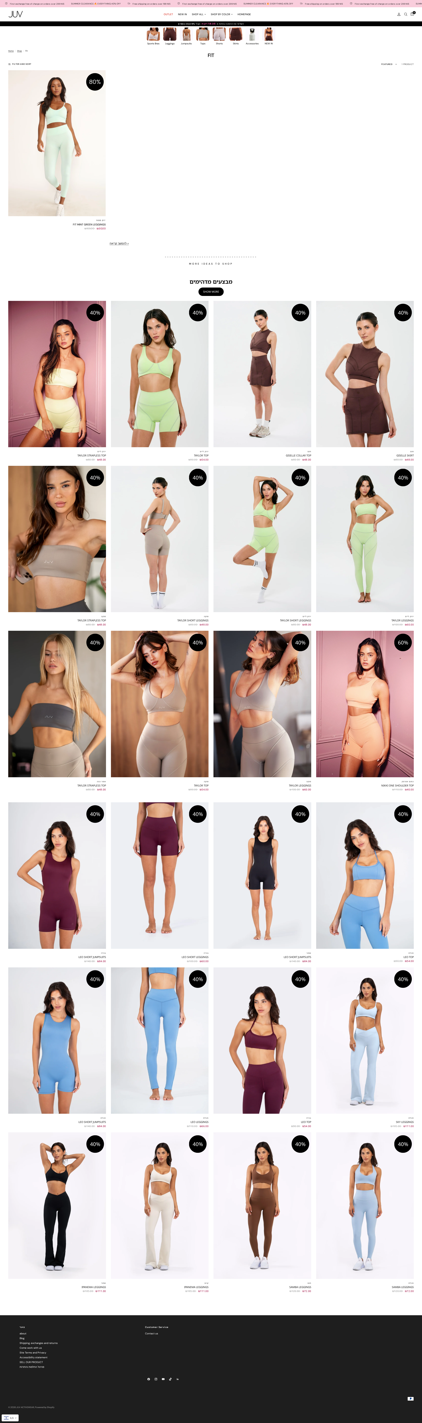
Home (11, 51)
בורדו (103, 953)
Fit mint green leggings (89, 224)
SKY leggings (405, 1122)
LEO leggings (200, 1122)
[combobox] (10, 1417)
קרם (207, 1283)
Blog (22, 1338)
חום (309, 451)
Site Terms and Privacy (33, 1352)
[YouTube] (163, 1379)
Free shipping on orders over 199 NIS (75, 3)
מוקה (103, 616)
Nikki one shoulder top (397, 785)
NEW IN (182, 14)
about (23, 1333)
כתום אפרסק (408, 781)
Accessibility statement (33, 1357)
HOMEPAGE (244, 14)
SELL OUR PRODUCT (31, 1362)
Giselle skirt (405, 455)
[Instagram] (156, 1379)
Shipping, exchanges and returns (39, 1343)
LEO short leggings (195, 957)
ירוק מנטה (101, 220)
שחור (308, 953)
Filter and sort (21, 64)
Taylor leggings (403, 620)
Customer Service (156, 1327)
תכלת (411, 953)
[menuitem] (168, 14)
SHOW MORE (211, 291)
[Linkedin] (177, 1379)
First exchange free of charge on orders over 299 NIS (133, 3)
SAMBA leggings (300, 1287)
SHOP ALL (197, 14)
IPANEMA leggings (94, 1287)
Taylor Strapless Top (91, 455)
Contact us (151, 1333)
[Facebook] (148, 1379)
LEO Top (409, 957)
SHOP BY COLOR (220, 14)
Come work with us (31, 1348)
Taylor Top (201, 455)
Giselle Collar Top (298, 455)
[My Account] (399, 14)
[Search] (406, 14)
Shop (19, 51)
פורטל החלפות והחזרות (32, 1367)
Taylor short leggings (193, 620)
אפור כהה (101, 781)
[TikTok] (170, 1379)
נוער (22, 1327)
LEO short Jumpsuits (92, 957)
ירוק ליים (101, 451)
